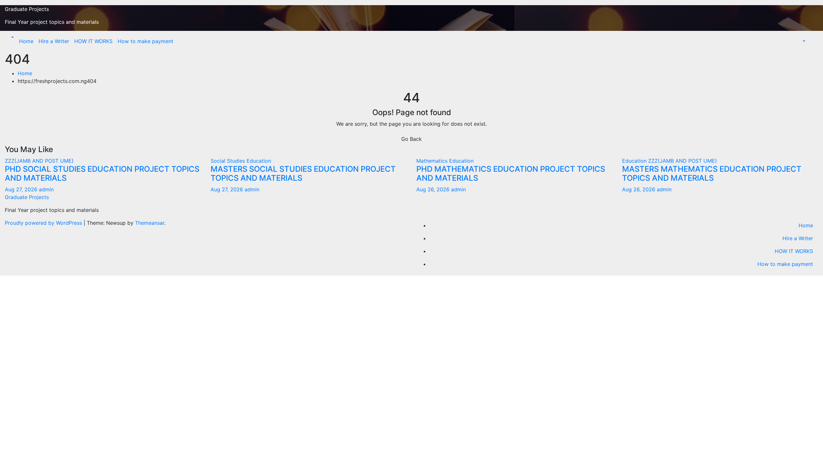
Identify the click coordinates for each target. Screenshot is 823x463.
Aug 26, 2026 (432, 189)
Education (635, 161)
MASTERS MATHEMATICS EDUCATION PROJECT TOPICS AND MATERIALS (711, 173)
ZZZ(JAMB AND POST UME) (39, 161)
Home (26, 41)
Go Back (411, 139)
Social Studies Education (241, 161)
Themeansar (149, 223)
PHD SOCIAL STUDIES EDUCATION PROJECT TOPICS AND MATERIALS (102, 173)
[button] (12, 37)
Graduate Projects (27, 9)
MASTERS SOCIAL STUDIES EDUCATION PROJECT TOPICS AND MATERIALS (303, 173)
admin (46, 189)
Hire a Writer (54, 41)
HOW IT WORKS (93, 41)
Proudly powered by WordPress (44, 223)
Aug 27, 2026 (21, 189)
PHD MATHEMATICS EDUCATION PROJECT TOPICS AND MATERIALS (510, 173)
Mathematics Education (445, 161)
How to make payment (145, 41)
